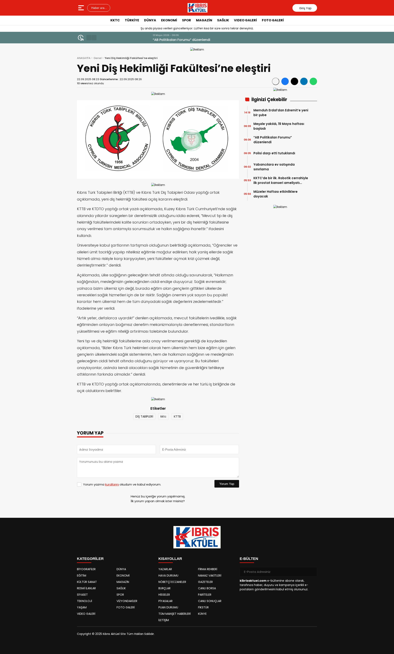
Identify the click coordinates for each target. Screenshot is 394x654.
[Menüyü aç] (81, 8)
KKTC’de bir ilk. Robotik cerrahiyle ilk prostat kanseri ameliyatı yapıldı (280, 180)
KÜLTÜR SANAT (87, 582)
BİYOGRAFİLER (86, 569)
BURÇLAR (164, 588)
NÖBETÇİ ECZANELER (172, 582)
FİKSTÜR (203, 607)
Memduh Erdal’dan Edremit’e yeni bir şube (280, 112)
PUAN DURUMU (168, 607)
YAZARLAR (165, 569)
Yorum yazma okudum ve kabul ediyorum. (122, 484)
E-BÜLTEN (249, 559)
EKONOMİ (169, 20)
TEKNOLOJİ (84, 601)
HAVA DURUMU (168, 575)
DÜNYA (150, 20)
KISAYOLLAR (170, 559)
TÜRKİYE (132, 20)
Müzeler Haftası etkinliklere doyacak (275, 193)
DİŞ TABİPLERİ (144, 416)
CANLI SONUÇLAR (209, 601)
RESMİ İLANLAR (86, 588)
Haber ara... (98, 7)
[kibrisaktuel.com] (198, 8)
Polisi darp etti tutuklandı (274, 153)
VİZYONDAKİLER (127, 601)
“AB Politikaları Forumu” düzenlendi (128, 39)
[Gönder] (312, 572)
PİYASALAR (165, 601)
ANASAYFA (83, 58)
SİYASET (82, 595)
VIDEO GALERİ (245, 20)
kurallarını (112, 484)
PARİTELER (204, 595)
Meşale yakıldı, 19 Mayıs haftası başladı (278, 126)
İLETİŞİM (163, 620)
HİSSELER (164, 595)
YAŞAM (82, 607)
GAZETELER (205, 582)
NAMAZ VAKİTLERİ (209, 575)
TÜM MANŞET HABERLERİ (174, 614)
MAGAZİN (204, 20)
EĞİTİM (81, 575)
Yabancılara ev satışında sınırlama (274, 166)
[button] (88, 37)
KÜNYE (202, 614)
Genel (98, 58)
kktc (163, 416)
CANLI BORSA (207, 588)
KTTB (177, 416)
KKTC (115, 20)
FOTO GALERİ (273, 20)
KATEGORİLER (90, 559)
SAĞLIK (223, 20)
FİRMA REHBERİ (207, 569)
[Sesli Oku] (275, 81)
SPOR (186, 20)
